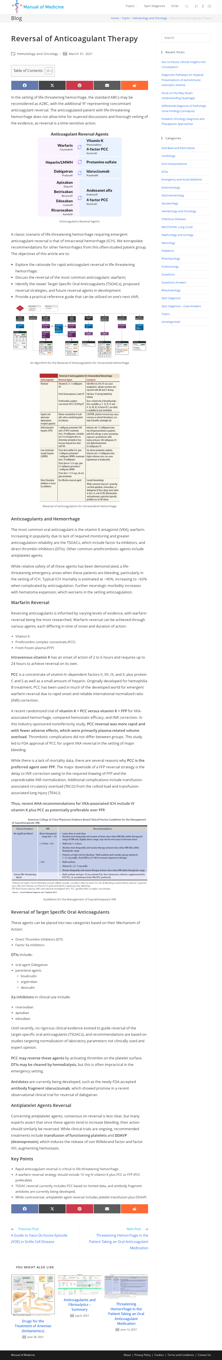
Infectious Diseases (174, 219)
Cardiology (168, 156)
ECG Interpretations (174, 164)
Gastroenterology (173, 195)
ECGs (165, 172)
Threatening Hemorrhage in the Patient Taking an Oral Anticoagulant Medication (126, 1314)
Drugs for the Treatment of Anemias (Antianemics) (33, 1326)
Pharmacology (171, 258)
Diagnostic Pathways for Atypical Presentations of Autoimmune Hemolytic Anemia (182, 80)
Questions (168, 274)
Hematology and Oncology (149, 18)
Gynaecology (170, 203)
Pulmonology (170, 266)
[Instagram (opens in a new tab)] (209, 6)
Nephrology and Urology (177, 235)
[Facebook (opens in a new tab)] (203, 6)
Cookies (159, 1355)
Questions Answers (174, 282)
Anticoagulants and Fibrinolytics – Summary (80, 1304)
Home (115, 18)
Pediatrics (168, 251)
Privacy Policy (142, 1355)
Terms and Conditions (181, 1355)
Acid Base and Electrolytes (178, 148)
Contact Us (204, 1355)
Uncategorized (171, 322)
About (127, 1355)
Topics (126, 18)
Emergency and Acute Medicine (182, 179)
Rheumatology (171, 290)
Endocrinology (171, 187)
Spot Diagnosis (171, 298)
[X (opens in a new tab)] (196, 6)
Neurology (168, 243)
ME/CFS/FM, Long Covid (177, 227)
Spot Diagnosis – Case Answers (181, 306)
